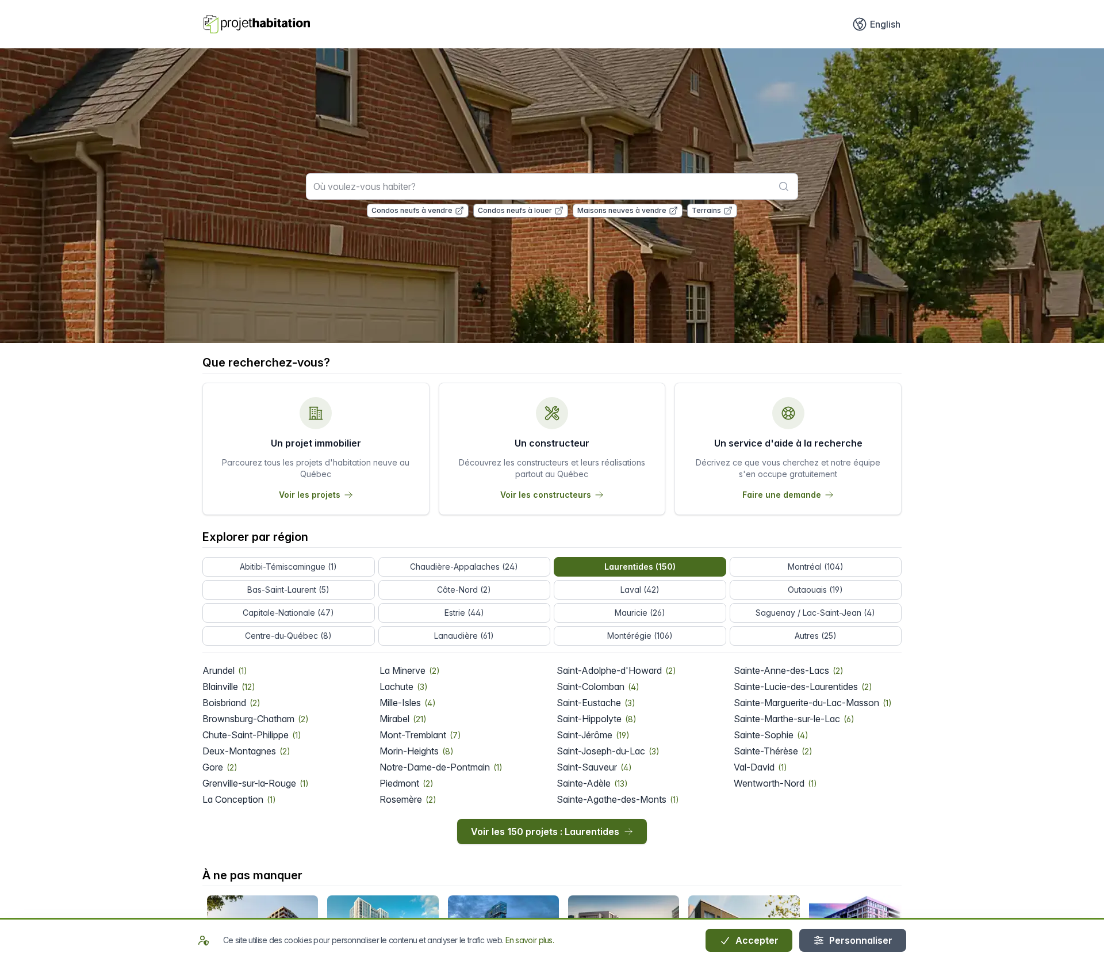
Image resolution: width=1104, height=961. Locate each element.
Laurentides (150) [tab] (640, 566)
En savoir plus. (529, 940)
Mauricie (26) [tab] (640, 612)
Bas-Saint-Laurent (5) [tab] (288, 589)
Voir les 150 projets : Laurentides (545, 831)
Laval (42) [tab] (640, 589)
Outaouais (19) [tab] (815, 589)
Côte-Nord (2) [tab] (464, 589)
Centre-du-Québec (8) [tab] (288, 635)
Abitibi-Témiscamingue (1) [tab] (288, 566)
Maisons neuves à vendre (621, 210)
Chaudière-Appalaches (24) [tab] (464, 566)
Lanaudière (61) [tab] (464, 635)
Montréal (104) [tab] (816, 566)
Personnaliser (859, 940)
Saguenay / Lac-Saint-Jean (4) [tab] (815, 612)
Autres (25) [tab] (816, 635)
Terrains (706, 210)
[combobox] (551, 186)
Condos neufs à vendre (412, 210)
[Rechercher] (783, 186)
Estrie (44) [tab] (464, 612)
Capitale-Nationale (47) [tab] (288, 612)
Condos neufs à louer (515, 210)
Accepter (756, 940)
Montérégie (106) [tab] (640, 635)
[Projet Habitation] (256, 24)
